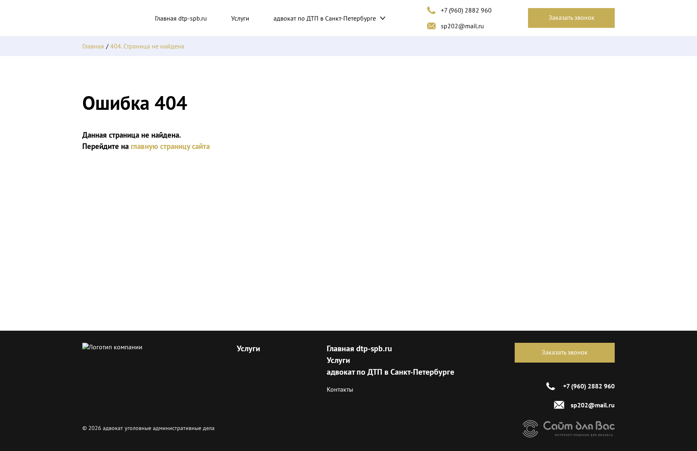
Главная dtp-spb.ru (181, 18)
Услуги (240, 18)
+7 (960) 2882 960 (466, 10)
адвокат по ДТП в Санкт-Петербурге (324, 18)
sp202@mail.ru (462, 26)
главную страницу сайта (170, 146)
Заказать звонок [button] (572, 17)
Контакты (340, 389)
